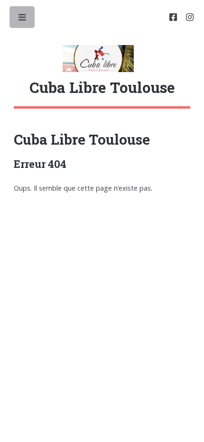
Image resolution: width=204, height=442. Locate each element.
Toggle (23, 19)
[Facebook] (173, 17)
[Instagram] (190, 17)
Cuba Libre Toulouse (82, 139)
